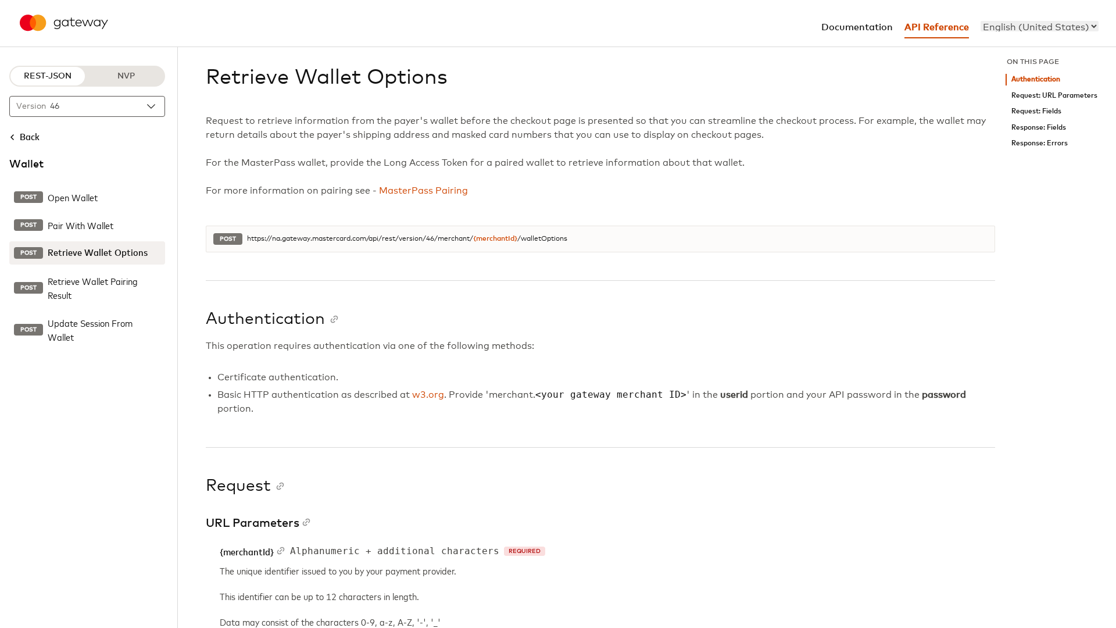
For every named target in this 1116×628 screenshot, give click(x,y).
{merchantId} (495, 239)
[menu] (1040, 26)
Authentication (1035, 79)
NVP (126, 76)
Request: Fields (1036, 111)
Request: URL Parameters (1054, 95)
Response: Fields (1038, 127)
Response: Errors (1039, 143)
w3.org (428, 394)
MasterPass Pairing (423, 190)
